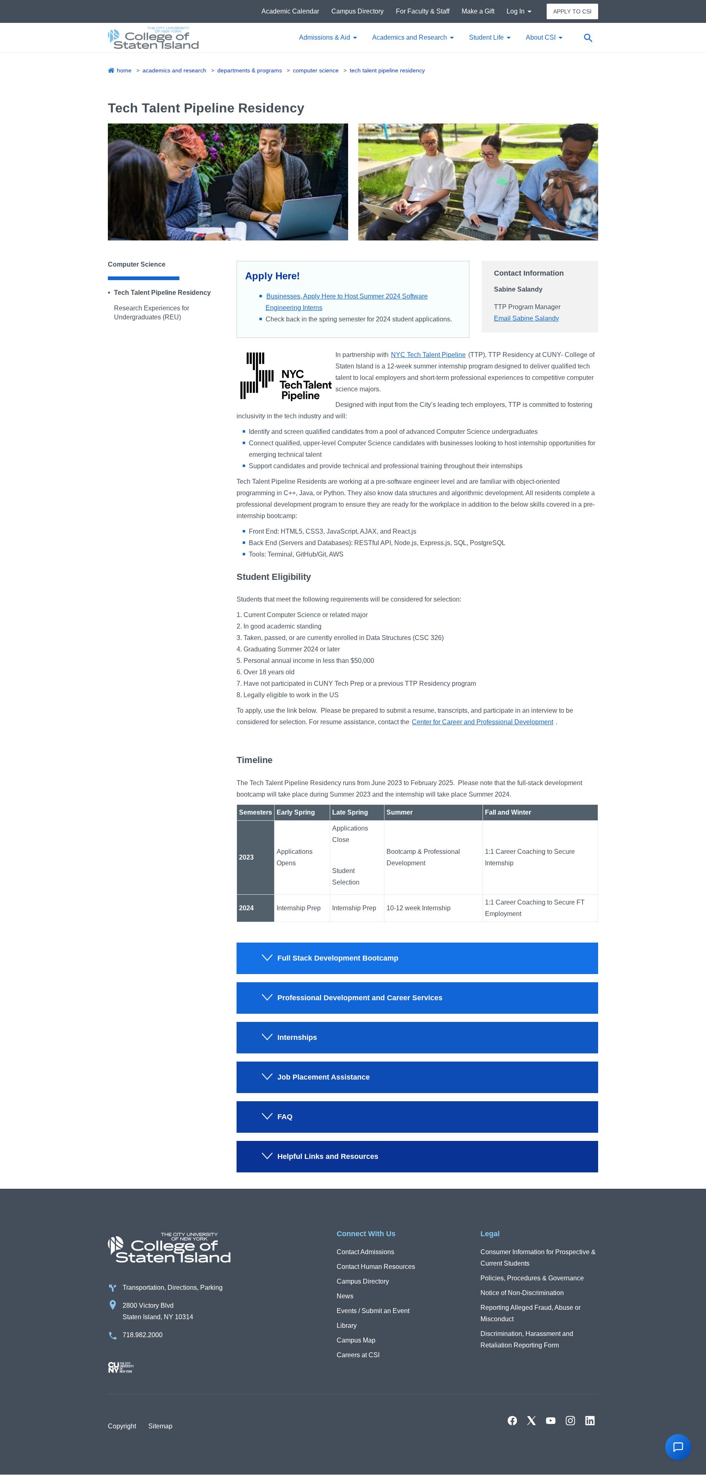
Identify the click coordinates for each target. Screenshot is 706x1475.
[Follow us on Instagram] (570, 1420)
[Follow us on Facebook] (512, 1420)
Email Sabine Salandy (526, 318)
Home (124, 70)
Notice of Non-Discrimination (522, 1292)
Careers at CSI (358, 1355)
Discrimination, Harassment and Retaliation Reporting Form (526, 1339)
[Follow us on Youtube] (551, 1420)
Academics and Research (174, 70)
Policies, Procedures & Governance (532, 1278)
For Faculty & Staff (422, 11)
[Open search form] (588, 37)
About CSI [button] (541, 37)
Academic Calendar (290, 11)
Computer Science (316, 70)
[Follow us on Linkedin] (590, 1420)
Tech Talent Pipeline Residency (387, 70)
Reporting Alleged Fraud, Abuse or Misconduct (530, 1313)
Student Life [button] (486, 37)
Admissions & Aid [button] (324, 37)
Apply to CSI (572, 11)
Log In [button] (516, 11)
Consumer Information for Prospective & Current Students (538, 1257)
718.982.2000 (143, 1334)
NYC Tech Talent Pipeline (428, 354)
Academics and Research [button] (409, 37)
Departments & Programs (249, 70)
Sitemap (160, 1426)
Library (347, 1325)
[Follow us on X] (531, 1420)
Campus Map (356, 1340)
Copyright (122, 1426)
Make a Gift (478, 11)
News (345, 1296)
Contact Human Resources (376, 1266)
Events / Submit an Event (373, 1310)
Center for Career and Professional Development (482, 721)
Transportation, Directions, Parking (173, 1287)
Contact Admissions (365, 1251)
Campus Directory (357, 11)
